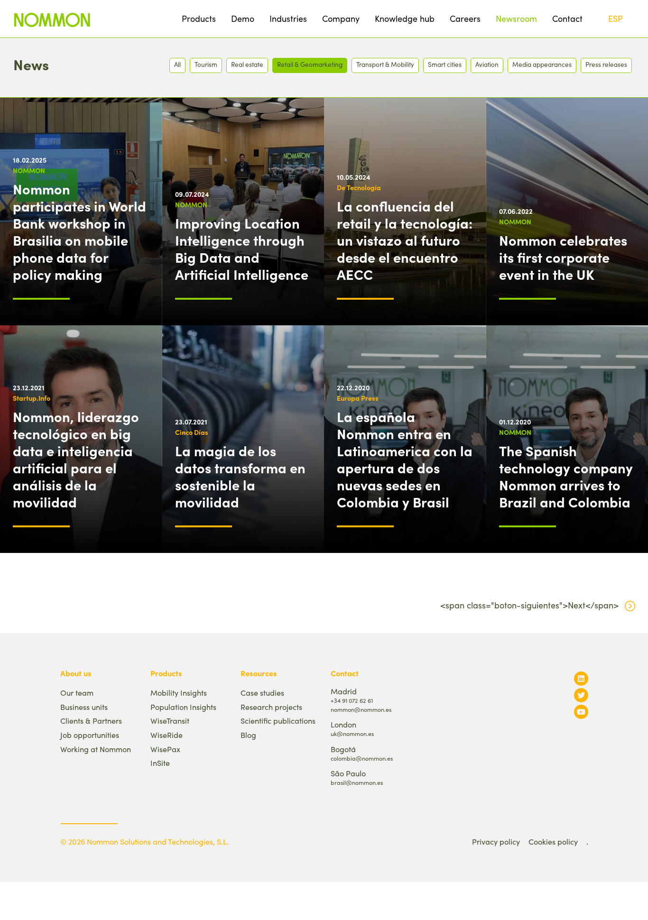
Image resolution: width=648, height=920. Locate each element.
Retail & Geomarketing (310, 64)
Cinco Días (191, 432)
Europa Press (358, 398)
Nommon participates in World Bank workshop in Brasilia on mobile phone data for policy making (79, 231)
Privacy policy (496, 841)
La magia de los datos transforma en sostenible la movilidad (240, 476)
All (177, 64)
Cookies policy (553, 841)
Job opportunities (89, 735)
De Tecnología (359, 187)
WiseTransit (169, 721)
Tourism (205, 64)
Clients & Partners (91, 721)
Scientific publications (278, 721)
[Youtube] (581, 712)
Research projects (271, 707)
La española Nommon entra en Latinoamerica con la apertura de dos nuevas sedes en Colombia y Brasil (404, 459)
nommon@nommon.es (361, 709)
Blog (248, 735)
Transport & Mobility (385, 64)
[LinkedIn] (581, 678)
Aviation (487, 64)
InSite (160, 763)
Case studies (262, 693)
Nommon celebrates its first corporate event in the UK (563, 257)
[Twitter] (581, 695)
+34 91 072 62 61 (352, 700)
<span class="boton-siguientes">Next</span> (529, 605)
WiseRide (166, 735)
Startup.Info (31, 398)
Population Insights (183, 707)
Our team (76, 693)
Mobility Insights (178, 693)
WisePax (165, 749)
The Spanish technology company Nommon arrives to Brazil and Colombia (566, 476)
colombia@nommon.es (362, 758)
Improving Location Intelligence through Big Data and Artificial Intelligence (241, 248)
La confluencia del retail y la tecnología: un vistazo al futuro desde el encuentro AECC (404, 240)
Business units (84, 707)
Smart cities (445, 64)
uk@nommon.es (352, 733)
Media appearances (542, 64)
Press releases (606, 64)
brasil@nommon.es (357, 782)
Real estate (247, 64)
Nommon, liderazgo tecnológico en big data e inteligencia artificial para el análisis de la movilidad (76, 459)
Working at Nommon (95, 749)
